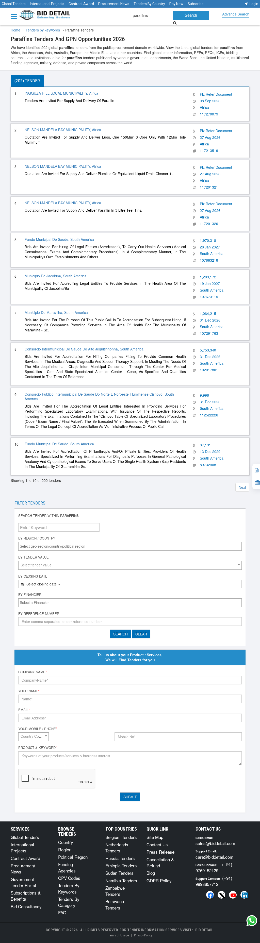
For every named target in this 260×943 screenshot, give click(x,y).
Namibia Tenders (121, 880)
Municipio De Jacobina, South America (56, 275)
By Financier (29, 594)
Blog (151, 873)
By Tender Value (33, 557)
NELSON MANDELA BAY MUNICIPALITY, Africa (63, 129)
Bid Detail (204, 930)
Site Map (155, 837)
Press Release (160, 852)
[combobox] (130, 546)
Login (254, 4)
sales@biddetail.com (215, 843)
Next (242, 487)
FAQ (62, 912)
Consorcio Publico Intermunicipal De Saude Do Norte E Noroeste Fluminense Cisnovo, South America (99, 396)
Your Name (28, 691)
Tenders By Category (68, 902)
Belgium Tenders (121, 837)
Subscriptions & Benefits (26, 895)
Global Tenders (14, 4)
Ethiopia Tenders (121, 865)
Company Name (32, 672)
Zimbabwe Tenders (115, 891)
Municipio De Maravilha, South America (56, 312)
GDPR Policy (159, 880)
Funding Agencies (67, 867)
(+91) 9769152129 (214, 867)
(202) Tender (27, 80)
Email (24, 710)
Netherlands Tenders (116, 847)
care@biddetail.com (214, 857)
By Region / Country (36, 538)
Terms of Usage (118, 935)
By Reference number (38, 613)
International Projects (47, 4)
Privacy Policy (143, 935)
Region (64, 849)
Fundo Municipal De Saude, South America (59, 239)
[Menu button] (15, 16)
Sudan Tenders (119, 873)
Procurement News (113, 4)
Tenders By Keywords (68, 888)
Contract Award (81, 4)
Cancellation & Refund (160, 862)
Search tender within (48, 515)
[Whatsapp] (252, 920)
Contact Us (157, 844)
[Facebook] (210, 895)
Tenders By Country (149, 4)
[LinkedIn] (244, 895)
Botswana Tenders (114, 904)
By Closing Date (32, 576)
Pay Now (176, 4)
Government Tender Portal (23, 882)
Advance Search (235, 14)
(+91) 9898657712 (214, 881)
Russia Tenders (120, 858)
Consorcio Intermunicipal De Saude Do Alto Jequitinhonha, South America (84, 348)
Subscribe (196, 4)
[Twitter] (221, 895)
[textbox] (131, 546)
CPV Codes (69, 878)
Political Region (73, 857)
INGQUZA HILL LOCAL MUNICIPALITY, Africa (61, 93)
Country (65, 842)
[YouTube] (233, 895)
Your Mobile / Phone (37, 729)
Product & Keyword (37, 747)
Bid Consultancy (26, 906)
